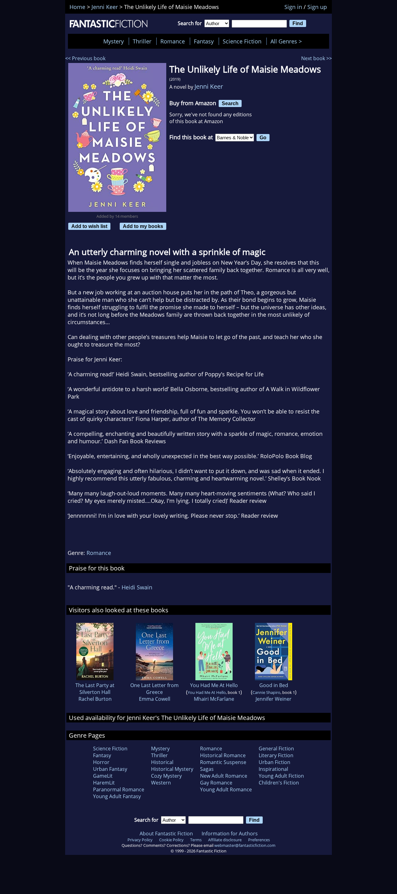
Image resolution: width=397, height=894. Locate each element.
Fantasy (204, 41)
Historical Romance (223, 755)
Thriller (142, 41)
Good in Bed (273, 685)
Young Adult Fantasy (117, 796)
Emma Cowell (154, 698)
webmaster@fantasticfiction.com (244, 845)
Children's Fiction (279, 782)
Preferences (259, 840)
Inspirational (273, 769)
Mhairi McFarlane (214, 698)
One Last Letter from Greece (154, 688)
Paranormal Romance (118, 789)
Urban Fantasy (110, 769)
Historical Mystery (172, 769)
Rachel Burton (95, 698)
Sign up (317, 7)
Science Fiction (242, 41)
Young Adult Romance (226, 789)
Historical (162, 762)
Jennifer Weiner (274, 698)
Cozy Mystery (166, 775)
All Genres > (287, 41)
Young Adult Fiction (281, 775)
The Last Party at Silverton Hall (94, 688)
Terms (196, 840)
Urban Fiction (274, 762)
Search (230, 103)
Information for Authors (230, 833)
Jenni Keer (208, 86)
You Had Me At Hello (214, 685)
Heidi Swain (137, 587)
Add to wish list (89, 226)
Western (161, 782)
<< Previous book (85, 58)
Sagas (207, 769)
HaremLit (104, 782)
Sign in (293, 7)
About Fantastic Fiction (166, 833)
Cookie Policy (171, 840)
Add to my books (143, 226)
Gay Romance (216, 782)
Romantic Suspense (223, 762)
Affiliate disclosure (225, 840)
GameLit (103, 775)
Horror (101, 762)
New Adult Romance (223, 775)
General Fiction (276, 748)
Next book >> (316, 58)
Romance (172, 41)
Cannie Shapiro (266, 692)
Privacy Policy (140, 840)
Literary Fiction (276, 755)
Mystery (113, 41)
